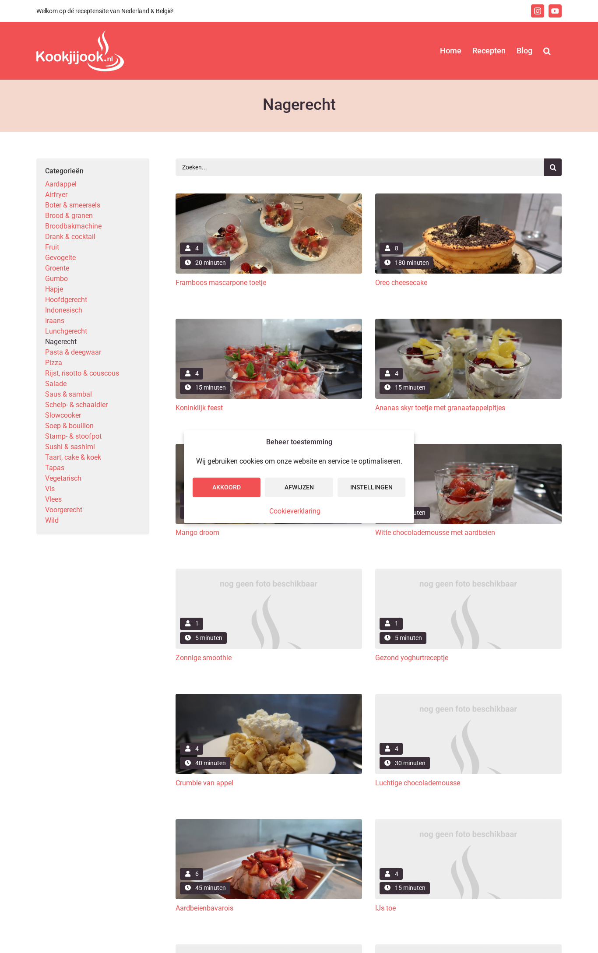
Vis (50, 489)
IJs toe (385, 908)
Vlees (53, 499)
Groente (57, 268)
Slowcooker (63, 415)
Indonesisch (63, 310)
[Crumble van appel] (269, 697)
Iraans (54, 320)
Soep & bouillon (69, 426)
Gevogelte (60, 257)
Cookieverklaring (294, 511)
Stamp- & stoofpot (73, 436)
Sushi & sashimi (70, 447)
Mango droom (197, 532)
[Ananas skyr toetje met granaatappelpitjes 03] (468, 322)
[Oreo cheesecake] (468, 197)
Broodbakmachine (73, 226)
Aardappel (61, 184)
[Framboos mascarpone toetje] (269, 197)
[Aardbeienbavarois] (269, 822)
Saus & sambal (68, 394)
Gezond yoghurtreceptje (411, 658)
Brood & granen (69, 215)
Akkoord (226, 487)
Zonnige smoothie (204, 658)
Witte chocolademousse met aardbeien (435, 532)
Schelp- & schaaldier (76, 405)
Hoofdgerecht (66, 299)
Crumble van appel (204, 783)
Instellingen (371, 487)
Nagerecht (61, 342)
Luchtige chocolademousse (417, 783)
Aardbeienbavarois (204, 908)
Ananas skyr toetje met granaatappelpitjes (440, 408)
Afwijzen (299, 487)
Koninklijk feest (199, 408)
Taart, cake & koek (73, 457)
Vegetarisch (63, 478)
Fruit (52, 247)
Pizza (53, 363)
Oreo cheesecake (401, 282)
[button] (547, 50)
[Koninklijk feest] (269, 322)
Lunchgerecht (66, 331)
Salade (56, 384)
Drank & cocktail (70, 236)
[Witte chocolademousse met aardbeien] (468, 447)
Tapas (54, 468)
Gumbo (56, 278)
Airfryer (56, 194)
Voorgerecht (63, 510)
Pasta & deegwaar (73, 352)
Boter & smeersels (72, 205)
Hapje (54, 289)
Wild (52, 520)
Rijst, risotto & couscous (82, 373)
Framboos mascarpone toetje (221, 282)
